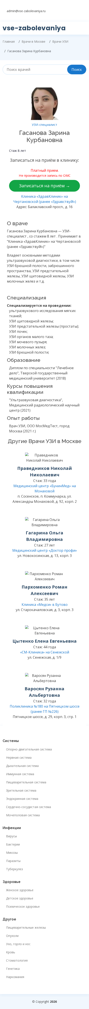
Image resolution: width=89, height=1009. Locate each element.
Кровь (10, 952)
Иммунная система (20, 774)
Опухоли (12, 935)
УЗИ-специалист (44, 124)
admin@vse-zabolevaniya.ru (26, 11)
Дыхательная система (22, 765)
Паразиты (13, 860)
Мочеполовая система (23, 815)
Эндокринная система (22, 798)
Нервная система (19, 757)
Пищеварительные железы (26, 927)
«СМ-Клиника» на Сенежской (44, 652)
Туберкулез (14, 869)
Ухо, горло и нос (18, 944)
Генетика (13, 968)
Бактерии (13, 844)
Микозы (12, 852)
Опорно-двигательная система (29, 749)
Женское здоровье (19, 890)
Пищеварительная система (26, 782)
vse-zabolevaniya (34, 28)
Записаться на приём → (44, 186)
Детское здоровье (19, 898)
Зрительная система (21, 790)
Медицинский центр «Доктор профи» (44, 550)
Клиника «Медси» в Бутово (45, 604)
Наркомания (15, 976)
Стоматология (17, 960)
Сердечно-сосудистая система (28, 806)
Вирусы (11, 836)
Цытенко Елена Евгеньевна (45, 641)
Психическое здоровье (23, 906)
